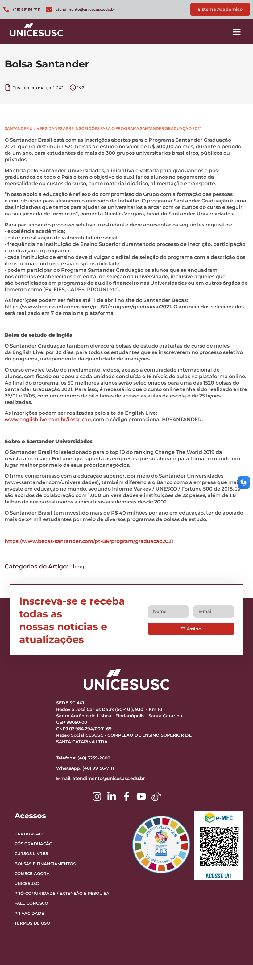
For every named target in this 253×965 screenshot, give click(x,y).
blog (78, 567)
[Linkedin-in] (112, 796)
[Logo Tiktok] (156, 796)
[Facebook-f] (126, 796)
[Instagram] (97, 796)
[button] (236, 31)
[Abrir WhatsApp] (237, 949)
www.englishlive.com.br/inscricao (48, 419)
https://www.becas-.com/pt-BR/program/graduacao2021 (89, 541)
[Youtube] (141, 796)
